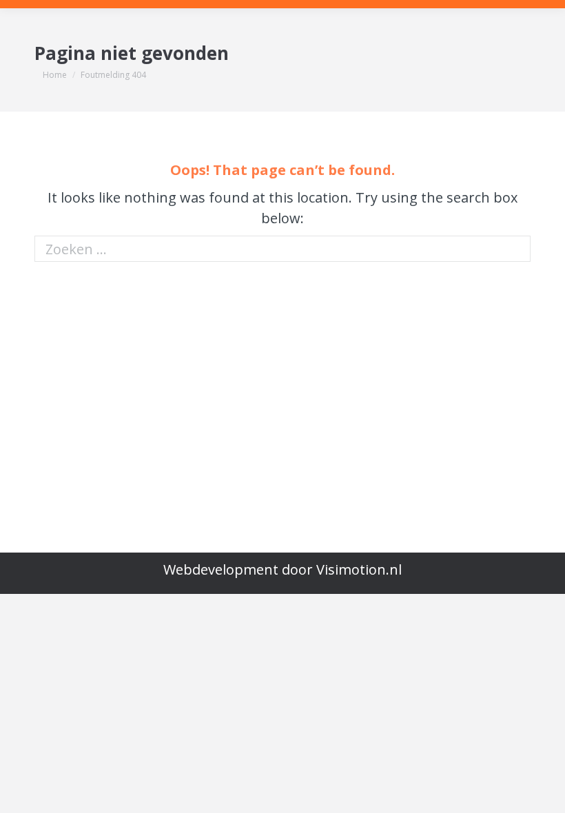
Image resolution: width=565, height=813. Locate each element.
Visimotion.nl (359, 569)
